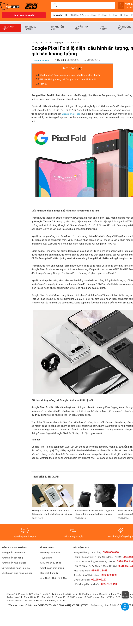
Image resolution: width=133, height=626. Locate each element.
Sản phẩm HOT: (61, 15)
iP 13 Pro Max (74, 597)
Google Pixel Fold (71, 114)
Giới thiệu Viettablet (50, 552)
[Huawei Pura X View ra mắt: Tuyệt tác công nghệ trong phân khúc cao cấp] (95, 495)
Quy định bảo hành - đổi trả (15, 568)
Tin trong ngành (30, 28)
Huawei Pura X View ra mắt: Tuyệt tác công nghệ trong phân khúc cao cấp (94, 512)
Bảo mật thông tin (49, 573)
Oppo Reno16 (100, 594)
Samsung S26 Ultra (56, 600)
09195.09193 (99, 579)
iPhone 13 (60, 597)
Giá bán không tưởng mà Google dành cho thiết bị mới (67, 79)
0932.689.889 (109, 575)
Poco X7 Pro (107, 597)
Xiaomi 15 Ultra (14, 600)
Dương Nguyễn (42, 60)
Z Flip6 (52, 594)
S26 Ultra (74, 15)
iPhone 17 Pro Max (34, 600)
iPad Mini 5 (47, 597)
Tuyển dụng (46, 557)
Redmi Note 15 (31, 597)
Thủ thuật (103, 28)
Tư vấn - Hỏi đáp (81, 28)
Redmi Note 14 (14, 597)
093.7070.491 (109, 584)
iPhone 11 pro (116, 594)
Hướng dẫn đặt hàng (12, 557)
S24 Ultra (34, 594)
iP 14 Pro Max (92, 597)
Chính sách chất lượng (52, 568)
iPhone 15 (106, 15)
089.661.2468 (99, 570)
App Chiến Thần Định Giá (53, 578)
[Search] (55, 5)
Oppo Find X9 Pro (66, 594)
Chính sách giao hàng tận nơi (16, 573)
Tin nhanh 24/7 (8, 28)
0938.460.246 (125, 561)
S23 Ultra (121, 597)
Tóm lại (43, 83)
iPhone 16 (95, 15)
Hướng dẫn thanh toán (13, 552)
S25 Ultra (84, 15)
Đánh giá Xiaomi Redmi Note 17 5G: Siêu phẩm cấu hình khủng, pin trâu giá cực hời (52, 512)
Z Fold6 (44, 594)
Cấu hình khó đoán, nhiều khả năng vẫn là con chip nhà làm (70, 75)
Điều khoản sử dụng (50, 562)
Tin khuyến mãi (57, 28)
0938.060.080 (111, 552)
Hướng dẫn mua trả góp (13, 562)
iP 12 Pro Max (83, 594)
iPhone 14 (117, 15)
